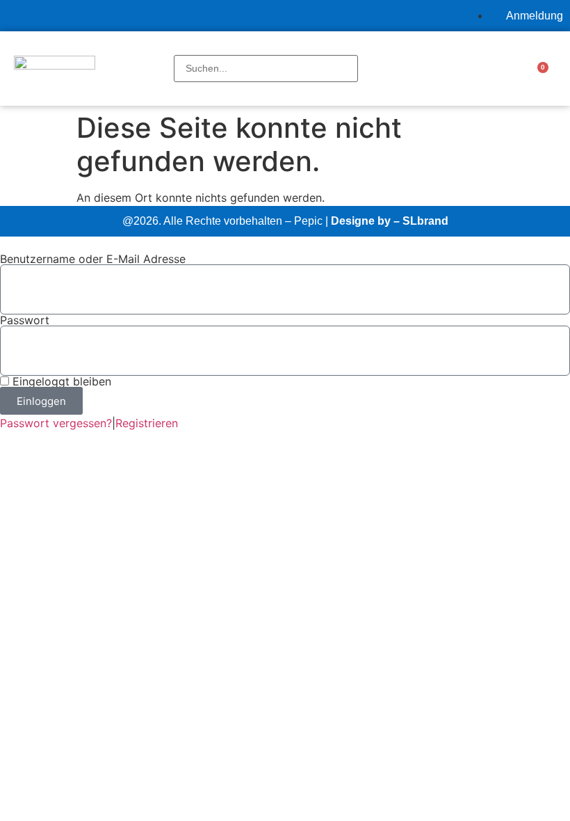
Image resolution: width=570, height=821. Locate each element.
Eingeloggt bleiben (60, 381)
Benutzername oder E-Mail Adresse (93, 258)
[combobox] (266, 68)
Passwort (24, 320)
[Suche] (178, 48)
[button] (440, 68)
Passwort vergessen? (56, 423)
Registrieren (146, 423)
